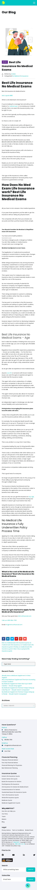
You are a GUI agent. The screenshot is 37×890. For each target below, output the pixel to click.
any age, (31, 497)
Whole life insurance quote (10, 797)
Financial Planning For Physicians (12, 765)
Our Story (5, 814)
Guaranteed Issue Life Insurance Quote (14, 792)
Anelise (13, 74)
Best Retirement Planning (10, 768)
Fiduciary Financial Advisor (10, 760)
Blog (3, 822)
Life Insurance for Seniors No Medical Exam (15, 787)
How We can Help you (8, 811)
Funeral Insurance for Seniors (11, 789)
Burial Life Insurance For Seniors (11, 781)
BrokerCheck (29, 830)
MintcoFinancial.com (24, 616)
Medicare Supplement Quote (11, 803)
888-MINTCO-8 (20, 844)
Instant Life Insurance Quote (11, 776)
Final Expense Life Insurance (10, 784)
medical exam (13, 106)
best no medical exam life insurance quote (15, 643)
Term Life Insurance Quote (10, 795)
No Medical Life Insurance (20, 76)
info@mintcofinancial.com (13, 625)
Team (4, 816)
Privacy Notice (6, 830)
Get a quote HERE (7, 95)
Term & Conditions (18, 830)
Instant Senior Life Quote (9, 779)
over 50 (9, 373)
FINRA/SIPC (16, 842)
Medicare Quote (7, 800)
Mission (4, 819)
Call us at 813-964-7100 (9, 620)
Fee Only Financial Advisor (10, 763)
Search (30, 870)
